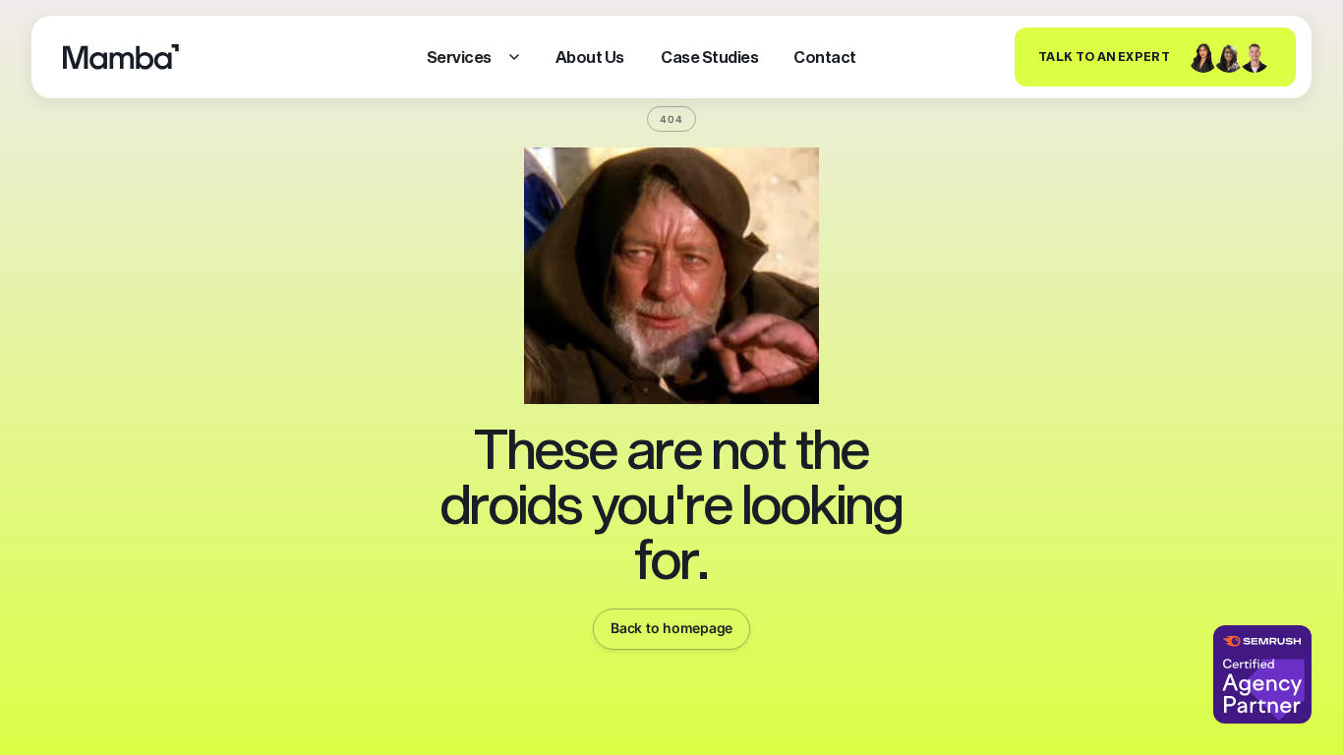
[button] (473, 57)
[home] (121, 57)
